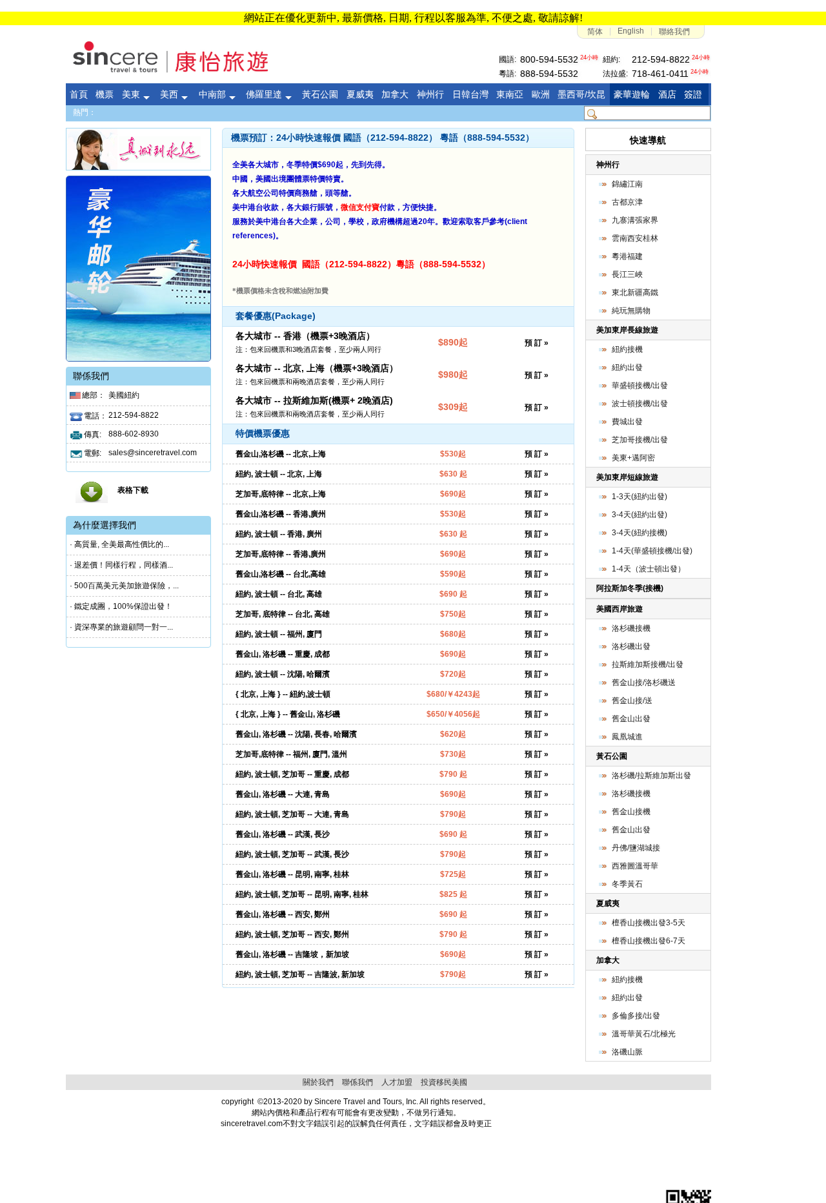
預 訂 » (537, 342)
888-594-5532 (549, 73)
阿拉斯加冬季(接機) (629, 588)
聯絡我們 (674, 31)
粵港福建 (627, 256)
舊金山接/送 (632, 700)
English (631, 31)
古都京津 (627, 202)
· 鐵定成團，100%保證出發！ (121, 606)
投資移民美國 (444, 1082)
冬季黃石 (627, 884)
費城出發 (627, 421)
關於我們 (318, 1082)
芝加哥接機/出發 (640, 439)
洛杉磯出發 (631, 646)
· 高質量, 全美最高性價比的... (119, 544)
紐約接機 (627, 349)
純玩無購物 (631, 310)
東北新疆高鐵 (635, 292)
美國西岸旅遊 (619, 608)
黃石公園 (611, 756)
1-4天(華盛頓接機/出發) (652, 550)
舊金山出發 (631, 718)
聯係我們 (357, 1082)
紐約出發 (627, 367)
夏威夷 (608, 903)
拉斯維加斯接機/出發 (647, 664)
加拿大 (608, 960)
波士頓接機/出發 (640, 403)
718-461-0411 (660, 73)
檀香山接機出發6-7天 (648, 940)
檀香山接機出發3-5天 (648, 922)
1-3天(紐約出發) (639, 496)
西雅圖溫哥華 (635, 865)
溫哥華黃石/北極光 (644, 1033)
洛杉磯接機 (631, 628)
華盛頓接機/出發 (640, 385)
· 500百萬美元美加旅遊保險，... (124, 585)
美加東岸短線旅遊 (627, 477)
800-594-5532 (549, 59)
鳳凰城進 (627, 736)
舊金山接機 (631, 811)
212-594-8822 (661, 59)
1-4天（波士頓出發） (648, 568)
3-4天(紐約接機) (639, 532)
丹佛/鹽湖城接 (636, 847)
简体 (595, 31)
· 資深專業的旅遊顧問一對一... (121, 627)
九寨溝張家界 (635, 220)
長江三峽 (627, 274)
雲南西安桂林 (635, 238)
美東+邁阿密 (633, 457)
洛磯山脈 (627, 1051)
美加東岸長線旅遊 (627, 329)
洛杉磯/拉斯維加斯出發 (651, 775)
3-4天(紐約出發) (639, 514)
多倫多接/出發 (636, 1015)
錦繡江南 (627, 184)
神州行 (608, 164)
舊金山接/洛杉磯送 (644, 682)
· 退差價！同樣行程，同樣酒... (121, 565)
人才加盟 (396, 1082)
